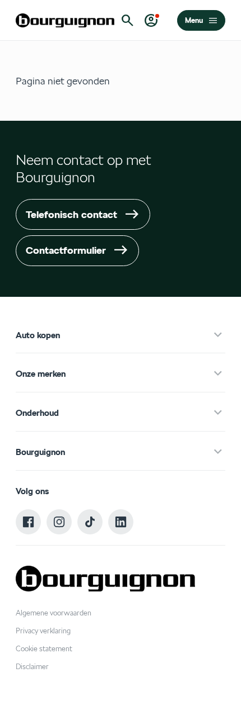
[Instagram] (59, 522)
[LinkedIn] (121, 522)
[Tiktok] (90, 522)
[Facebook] (28, 522)
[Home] (65, 20)
